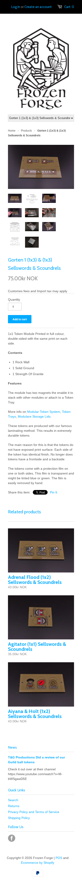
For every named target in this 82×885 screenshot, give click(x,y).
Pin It (53, 492)
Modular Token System (43, 411)
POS (59, 858)
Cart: (69, 7)
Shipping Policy (19, 818)
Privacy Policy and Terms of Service (33, 812)
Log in (15, 7)
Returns (13, 806)
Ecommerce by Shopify (37, 862)
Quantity (14, 299)
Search (13, 800)
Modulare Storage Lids (34, 416)
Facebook (11, 838)
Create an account (38, 7)
